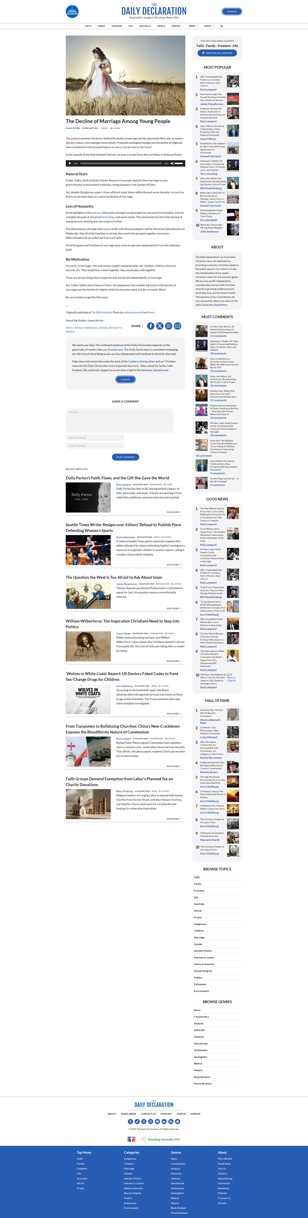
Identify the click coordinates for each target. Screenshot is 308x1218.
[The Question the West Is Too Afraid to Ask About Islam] (88, 584)
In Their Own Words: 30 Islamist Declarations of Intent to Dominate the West (224, 329)
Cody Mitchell (209, 737)
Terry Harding (208, 173)
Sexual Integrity (110, 327)
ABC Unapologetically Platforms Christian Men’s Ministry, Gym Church (211, 81)
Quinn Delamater (125, 537)
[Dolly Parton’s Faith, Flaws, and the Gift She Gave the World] (88, 484)
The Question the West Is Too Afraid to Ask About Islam (114, 577)
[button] (222, 26)
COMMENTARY (156, 633)
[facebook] (130, 1121)
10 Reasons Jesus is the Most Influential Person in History (213, 794)
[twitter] (143, 1121)
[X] (159, 325)
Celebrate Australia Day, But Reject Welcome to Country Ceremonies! (212, 765)
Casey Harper (123, 633)
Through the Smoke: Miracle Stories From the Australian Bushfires (212, 779)
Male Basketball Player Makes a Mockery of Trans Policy (211, 213)
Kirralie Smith (208, 220)
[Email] (177, 325)
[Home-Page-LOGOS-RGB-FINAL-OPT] (72, 11)
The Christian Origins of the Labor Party (212, 821)
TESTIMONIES (156, 484)
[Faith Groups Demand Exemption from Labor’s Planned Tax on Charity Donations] (88, 791)
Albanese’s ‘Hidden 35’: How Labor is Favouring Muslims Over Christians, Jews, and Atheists (212, 165)
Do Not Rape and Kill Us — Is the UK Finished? (224, 480)
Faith (69, 327)
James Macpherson (126, 583)
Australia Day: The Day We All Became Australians (211, 713)
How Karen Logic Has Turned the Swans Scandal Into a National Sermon (213, 97)
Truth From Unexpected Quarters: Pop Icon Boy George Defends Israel (212, 590)
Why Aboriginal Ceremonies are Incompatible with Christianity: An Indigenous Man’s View (211, 748)
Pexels (151, 312)
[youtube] (157, 1121)
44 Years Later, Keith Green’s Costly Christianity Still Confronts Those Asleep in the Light (224, 427)
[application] (125, 163)
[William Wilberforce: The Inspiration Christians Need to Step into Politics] (88, 633)
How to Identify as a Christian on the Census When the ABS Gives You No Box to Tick (224, 363)
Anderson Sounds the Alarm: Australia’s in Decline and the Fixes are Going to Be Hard (212, 113)
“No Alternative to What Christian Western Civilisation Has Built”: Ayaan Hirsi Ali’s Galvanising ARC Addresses (212, 659)
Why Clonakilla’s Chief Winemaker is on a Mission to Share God (211, 622)
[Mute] (172, 163)
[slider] (179, 163)
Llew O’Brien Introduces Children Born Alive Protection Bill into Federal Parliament (212, 130)
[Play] (70, 163)
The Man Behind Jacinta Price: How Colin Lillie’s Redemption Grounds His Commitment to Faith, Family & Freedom (212, 514)
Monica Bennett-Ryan (210, 721)
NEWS (156, 537)
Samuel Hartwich (210, 156)
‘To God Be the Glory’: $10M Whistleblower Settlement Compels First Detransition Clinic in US (212, 606)
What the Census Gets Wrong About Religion (211, 226)
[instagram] (150, 1121)
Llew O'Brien (208, 139)
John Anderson (209, 231)
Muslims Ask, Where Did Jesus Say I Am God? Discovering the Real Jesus (223, 393)
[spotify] (177, 1121)
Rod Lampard (123, 484)
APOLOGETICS (162, 584)
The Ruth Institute (101, 312)
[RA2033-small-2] (160, 1140)
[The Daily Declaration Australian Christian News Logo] (154, 9)
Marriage (91, 327)
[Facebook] (150, 325)
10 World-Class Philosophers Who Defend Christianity (210, 730)
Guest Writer (73, 128)
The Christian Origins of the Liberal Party (212, 848)
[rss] (170, 1121)
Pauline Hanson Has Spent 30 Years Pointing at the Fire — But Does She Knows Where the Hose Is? (224, 410)
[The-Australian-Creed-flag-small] (132, 1139)
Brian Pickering (124, 791)
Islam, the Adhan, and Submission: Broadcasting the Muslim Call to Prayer (213, 181)
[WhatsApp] (168, 325)
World (70, 331)
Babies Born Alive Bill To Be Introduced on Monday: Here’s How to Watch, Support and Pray (212, 197)
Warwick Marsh (209, 840)
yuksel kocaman (132, 312)
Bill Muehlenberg (211, 188)
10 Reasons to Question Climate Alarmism (212, 834)
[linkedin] (164, 1121)
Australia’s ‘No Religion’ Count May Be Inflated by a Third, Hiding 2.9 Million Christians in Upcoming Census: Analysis (223, 446)
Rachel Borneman (211, 757)
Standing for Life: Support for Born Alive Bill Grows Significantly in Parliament (213, 148)
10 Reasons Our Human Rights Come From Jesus (212, 807)
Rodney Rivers (209, 772)
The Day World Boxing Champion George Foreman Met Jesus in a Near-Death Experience (212, 638)
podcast (96, 212)
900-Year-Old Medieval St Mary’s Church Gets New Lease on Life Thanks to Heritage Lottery (213, 679)
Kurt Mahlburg (124, 686)
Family (104, 128)
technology (108, 217)
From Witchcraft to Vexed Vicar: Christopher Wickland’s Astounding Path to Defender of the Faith (213, 534)
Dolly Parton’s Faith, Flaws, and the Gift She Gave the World (117, 478)
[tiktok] (137, 1121)
